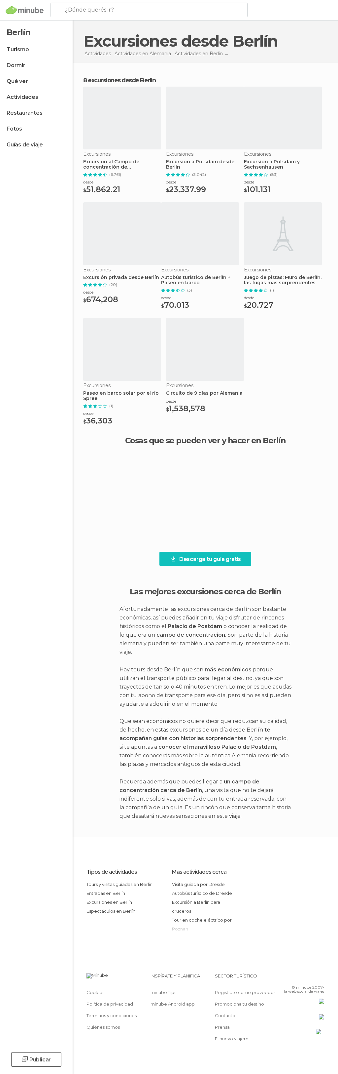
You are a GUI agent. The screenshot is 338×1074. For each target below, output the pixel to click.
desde (88, 181)
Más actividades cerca (199, 872)
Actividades (22, 97)
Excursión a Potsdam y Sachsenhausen (272, 164)
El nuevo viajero (232, 1038)
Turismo (18, 49)
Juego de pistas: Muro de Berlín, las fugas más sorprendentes (282, 280)
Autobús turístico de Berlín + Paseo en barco (195, 280)
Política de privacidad (109, 1004)
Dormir (16, 65)
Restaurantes (25, 113)
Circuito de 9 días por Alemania (204, 393)
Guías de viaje (25, 144)
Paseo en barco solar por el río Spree (121, 396)
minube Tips (163, 992)
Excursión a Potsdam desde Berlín (200, 164)
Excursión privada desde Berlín (121, 277)
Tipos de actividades (111, 872)
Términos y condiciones (111, 1015)
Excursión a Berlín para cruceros (196, 906)
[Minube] (25, 10)
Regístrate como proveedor (245, 992)
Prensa (222, 1027)
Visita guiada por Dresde (198, 884)
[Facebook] (294, 978)
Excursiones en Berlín (109, 902)
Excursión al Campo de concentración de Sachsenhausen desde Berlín (118, 164)
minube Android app (173, 1004)
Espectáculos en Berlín (110, 911)
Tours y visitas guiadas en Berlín (119, 884)
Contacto (225, 1015)
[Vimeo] (311, 978)
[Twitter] (303, 978)
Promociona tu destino (239, 1004)
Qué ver (17, 81)
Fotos (14, 129)
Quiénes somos (103, 1027)
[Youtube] (320, 978)
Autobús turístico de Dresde (202, 893)
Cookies (95, 992)
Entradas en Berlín (105, 893)
